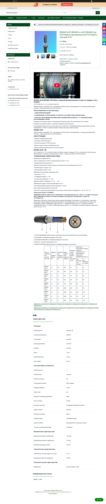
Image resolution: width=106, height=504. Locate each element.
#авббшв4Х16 (49, 309)
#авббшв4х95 (37, 308)
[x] (35, 315)
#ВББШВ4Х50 (61, 304)
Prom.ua (60, 490)
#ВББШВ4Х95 (76, 304)
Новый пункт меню (13, 48)
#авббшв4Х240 (71, 308)
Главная (10, 18)
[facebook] (34, 315)
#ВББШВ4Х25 (45, 304)
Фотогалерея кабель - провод (73, 18)
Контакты (41, 18)
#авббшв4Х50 (90, 308)
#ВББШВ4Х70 (68, 304)
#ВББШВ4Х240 (38, 305)
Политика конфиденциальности (63, 492)
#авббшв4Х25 (41, 309)
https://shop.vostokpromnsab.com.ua (18, 98)
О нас (33, 18)
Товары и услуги (21, 18)
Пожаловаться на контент (49, 492)
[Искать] (98, 12)
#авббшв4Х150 (54, 308)
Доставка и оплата (54, 18)
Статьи (10, 35)
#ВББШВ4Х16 (37, 304)
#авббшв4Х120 (45, 308)
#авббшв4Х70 (82, 308)
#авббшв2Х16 (56, 309)
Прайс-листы (11, 31)
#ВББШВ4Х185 (93, 304)
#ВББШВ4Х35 (53, 304)
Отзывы (10, 41)
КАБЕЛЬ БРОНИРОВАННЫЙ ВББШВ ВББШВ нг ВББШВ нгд (55, 24)
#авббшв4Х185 (62, 308)
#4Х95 (77, 308)
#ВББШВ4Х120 (84, 304)
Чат (100, 499)
